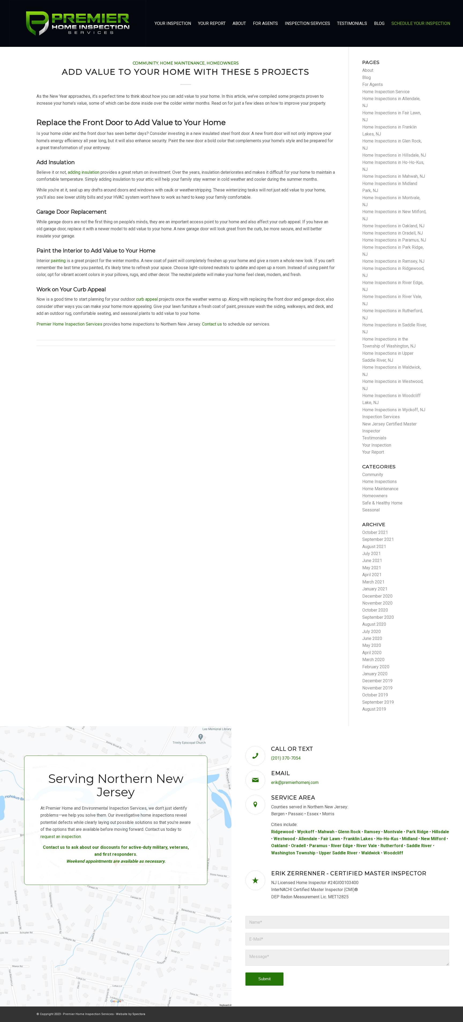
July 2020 (371, 631)
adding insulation (83, 172)
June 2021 (372, 560)
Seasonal (371, 509)
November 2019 (377, 688)
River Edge (342, 845)
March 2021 (373, 581)
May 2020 (371, 645)
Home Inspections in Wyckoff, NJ (393, 409)
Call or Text (292, 749)
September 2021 (378, 539)
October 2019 (375, 694)
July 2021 (371, 553)
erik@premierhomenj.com (295, 782)
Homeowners (223, 63)
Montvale (393, 831)
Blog (366, 77)
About (367, 70)
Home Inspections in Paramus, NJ (394, 240)
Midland (409, 838)
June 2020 (372, 638)
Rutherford (391, 845)
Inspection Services (381, 416)
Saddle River (419, 845)
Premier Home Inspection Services (69, 324)
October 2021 (375, 532)
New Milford (433, 838)
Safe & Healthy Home (382, 503)
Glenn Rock (349, 831)
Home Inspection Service (386, 91)
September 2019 (378, 702)
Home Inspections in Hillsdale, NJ (394, 155)
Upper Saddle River (338, 852)
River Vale (366, 845)
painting (58, 260)
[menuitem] (173, 23)
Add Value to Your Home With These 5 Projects (185, 72)
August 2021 (374, 546)
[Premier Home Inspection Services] (77, 23)
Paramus (318, 845)
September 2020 (378, 617)
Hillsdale (440, 831)
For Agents (372, 84)
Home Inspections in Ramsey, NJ (393, 261)
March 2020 (373, 659)
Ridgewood (282, 831)
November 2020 (377, 603)
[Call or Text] (255, 756)
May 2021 (371, 567)
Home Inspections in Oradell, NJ (392, 233)
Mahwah (326, 831)
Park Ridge (417, 831)
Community (145, 63)
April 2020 (372, 652)
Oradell (298, 845)
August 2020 (374, 624)
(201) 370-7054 (286, 758)
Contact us (212, 324)
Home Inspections (379, 481)
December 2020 (377, 596)
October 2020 (375, 610)
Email (280, 773)
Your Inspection (376, 445)
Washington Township (293, 852)
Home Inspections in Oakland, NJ (393, 225)
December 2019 (377, 680)
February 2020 (375, 666)
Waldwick (370, 852)
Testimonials (374, 437)
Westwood (284, 838)
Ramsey (372, 831)
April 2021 (372, 574)
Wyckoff (305, 831)
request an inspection (60, 836)
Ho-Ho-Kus (387, 838)
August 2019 (374, 709)
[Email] (255, 780)
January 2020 (374, 673)
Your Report (373, 452)
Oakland (279, 845)
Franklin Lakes (358, 838)
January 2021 (374, 588)
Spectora (138, 1014)
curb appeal (147, 299)
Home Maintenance (182, 63)
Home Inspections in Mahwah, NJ (393, 176)
